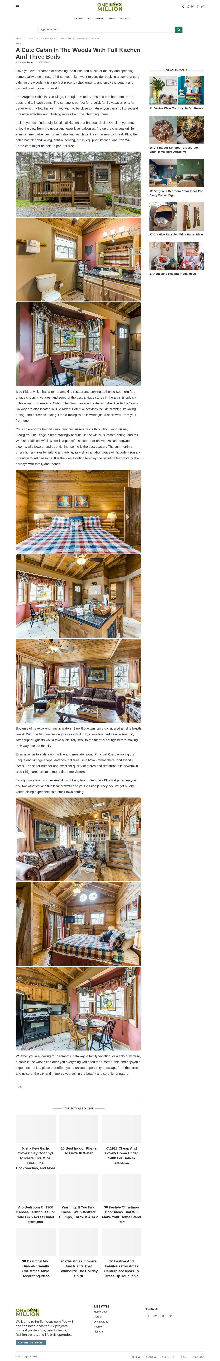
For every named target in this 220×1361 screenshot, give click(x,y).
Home (112, 19)
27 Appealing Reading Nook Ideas (172, 273)
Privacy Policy (198, 1357)
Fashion (100, 19)
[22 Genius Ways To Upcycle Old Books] (176, 90)
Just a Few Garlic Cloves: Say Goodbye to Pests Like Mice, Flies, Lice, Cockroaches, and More (35, 1158)
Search (178, 30)
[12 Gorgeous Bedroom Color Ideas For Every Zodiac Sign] (176, 173)
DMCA (183, 1357)
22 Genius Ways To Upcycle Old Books (176, 108)
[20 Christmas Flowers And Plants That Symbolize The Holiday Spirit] (79, 1242)
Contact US (151, 1357)
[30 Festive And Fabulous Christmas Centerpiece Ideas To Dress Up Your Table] (121, 1242)
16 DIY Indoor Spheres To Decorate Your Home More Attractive (173, 149)
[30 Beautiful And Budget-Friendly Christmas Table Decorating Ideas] (36, 1242)
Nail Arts (125, 19)
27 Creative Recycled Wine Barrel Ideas (176, 234)
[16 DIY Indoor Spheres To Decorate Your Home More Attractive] (176, 130)
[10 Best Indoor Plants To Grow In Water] (79, 1129)
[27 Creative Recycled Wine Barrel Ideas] (176, 216)
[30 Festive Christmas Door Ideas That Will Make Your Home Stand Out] (121, 1188)
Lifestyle (101, 1306)
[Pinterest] (197, 6)
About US (136, 1357)
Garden (78, 19)
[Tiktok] (202, 6)
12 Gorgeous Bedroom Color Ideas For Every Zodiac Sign (176, 193)
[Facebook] (183, 6)
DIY (89, 19)
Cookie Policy (168, 1357)
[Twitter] (188, 6)
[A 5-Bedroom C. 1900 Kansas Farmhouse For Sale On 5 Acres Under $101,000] (36, 1188)
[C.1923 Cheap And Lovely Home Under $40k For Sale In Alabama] (121, 1129)
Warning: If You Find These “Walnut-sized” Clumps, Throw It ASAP (78, 1212)
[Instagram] (193, 6)
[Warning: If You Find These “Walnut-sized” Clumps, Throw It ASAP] (79, 1188)
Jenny (30, 62)
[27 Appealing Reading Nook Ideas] (176, 256)
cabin (20, 1087)
